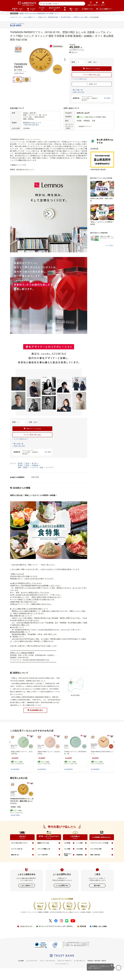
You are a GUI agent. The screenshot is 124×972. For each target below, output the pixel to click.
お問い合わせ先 (78, 92)
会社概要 (21, 960)
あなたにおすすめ (54, 9)
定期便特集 (79, 854)
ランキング (42, 9)
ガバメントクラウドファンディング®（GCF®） (56, 926)
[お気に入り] (118, 967)
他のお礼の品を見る (32, 125)
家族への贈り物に (95, 854)
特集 (65, 9)
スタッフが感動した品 (43, 849)
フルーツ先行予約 (42, 854)
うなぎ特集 (67, 843)
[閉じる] (111, 966)
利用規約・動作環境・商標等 (97, 960)
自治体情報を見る (36, 710)
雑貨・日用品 (23, 467)
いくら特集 (79, 843)
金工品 (34, 463)
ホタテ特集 (79, 849)
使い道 (74, 9)
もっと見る (109, 245)
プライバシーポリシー (65, 960)
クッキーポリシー (79, 960)
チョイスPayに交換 (95, 849)
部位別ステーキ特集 (67, 854)
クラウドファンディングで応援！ (99, 843)
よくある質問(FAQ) (62, 885)
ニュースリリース (31, 960)
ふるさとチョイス (26, 926)
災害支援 (83, 926)
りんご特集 (67, 849)
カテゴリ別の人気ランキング (19, 843)
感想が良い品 (15, 854)
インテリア (50, 467)
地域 (31, 9)
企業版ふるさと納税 (99, 926)
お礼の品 (17, 9)
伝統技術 (35, 465)
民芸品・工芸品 (23, 463)
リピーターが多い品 (16, 849)
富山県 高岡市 (15, 815)
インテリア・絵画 (36, 467)
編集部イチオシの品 (43, 843)
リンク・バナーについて (47, 960)
